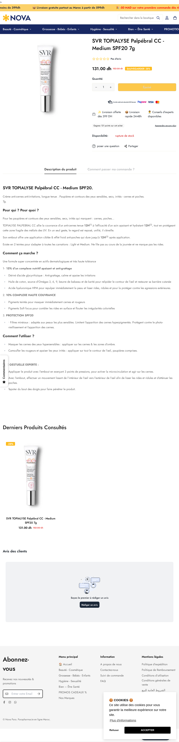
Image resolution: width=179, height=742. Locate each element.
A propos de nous (110, 664)
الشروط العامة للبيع (153, 690)
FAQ (103, 681)
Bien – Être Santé (139, 29)
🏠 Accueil (65, 664)
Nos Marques (66, 698)
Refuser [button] (114, 730)
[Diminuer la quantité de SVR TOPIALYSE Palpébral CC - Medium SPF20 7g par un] (96, 87)
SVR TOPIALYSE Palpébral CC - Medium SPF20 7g (30, 520)
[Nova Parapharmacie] (17, 18)
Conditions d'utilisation (155, 675)
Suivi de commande (112, 675)
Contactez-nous (109, 670)
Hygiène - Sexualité (102, 29)
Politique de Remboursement (158, 670)
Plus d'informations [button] (123, 720)
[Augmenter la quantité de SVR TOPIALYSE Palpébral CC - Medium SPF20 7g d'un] (110, 87)
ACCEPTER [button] (147, 730)
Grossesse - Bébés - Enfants (59, 29)
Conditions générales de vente (156, 682)
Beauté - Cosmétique (71, 670)
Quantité (97, 79)
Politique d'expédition (154, 664)
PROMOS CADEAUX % (73, 692)
